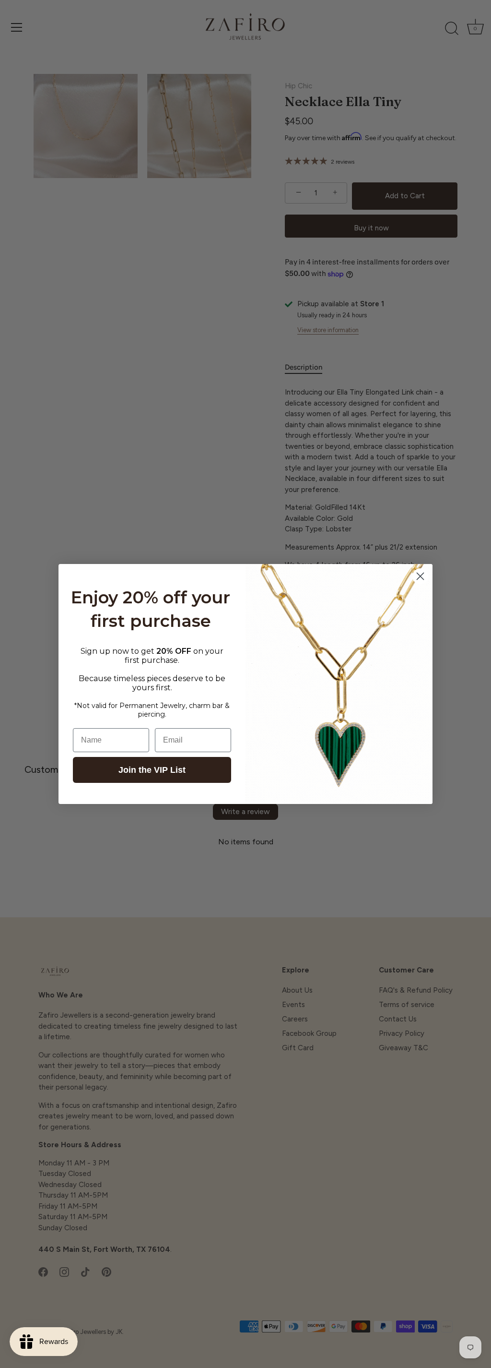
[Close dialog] (420, 576)
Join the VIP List (152, 770)
